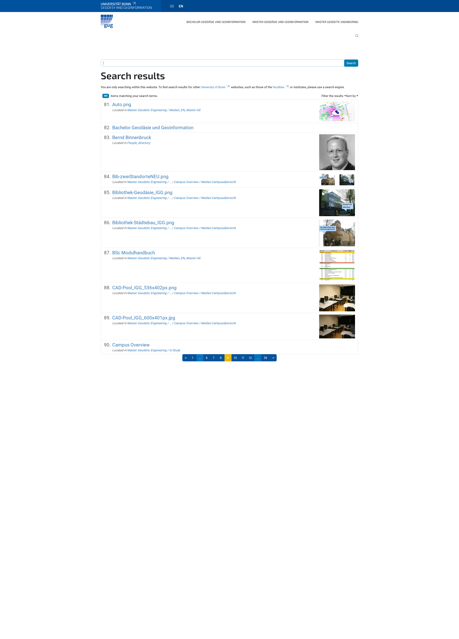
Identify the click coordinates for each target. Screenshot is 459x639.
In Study (174, 350)
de (172, 6)
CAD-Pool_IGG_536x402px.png (144, 287)
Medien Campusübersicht (218, 182)
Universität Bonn (116, 4)
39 (265, 357)
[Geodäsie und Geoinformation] (107, 21)
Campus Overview (186, 182)
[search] (355, 38)
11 (243, 357)
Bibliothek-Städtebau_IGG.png (143, 222)
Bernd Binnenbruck (131, 137)
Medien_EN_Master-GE (185, 110)
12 (250, 357)
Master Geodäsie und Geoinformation (280, 21)
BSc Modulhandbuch (133, 252)
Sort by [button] (351, 96)
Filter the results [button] (332, 96)
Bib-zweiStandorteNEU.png (140, 176)
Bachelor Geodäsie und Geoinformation (215, 21)
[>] (273, 357)
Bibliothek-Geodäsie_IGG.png (142, 192)
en (181, 6)
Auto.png (121, 104)
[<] (186, 357)
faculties (278, 87)
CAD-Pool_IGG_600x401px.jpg (143, 317)
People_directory (138, 143)
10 (235, 357)
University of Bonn (213, 87)
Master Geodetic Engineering (336, 21)
